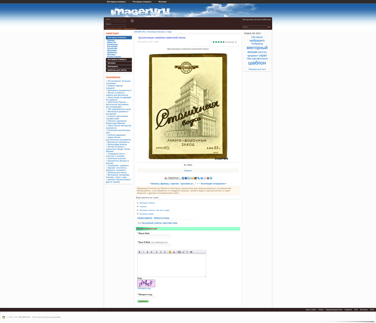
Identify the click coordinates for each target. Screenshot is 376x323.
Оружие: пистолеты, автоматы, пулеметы (116, 169)
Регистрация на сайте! (114, 28)
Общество (111, 42)
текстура (252, 58)
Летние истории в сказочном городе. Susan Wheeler (118, 148)
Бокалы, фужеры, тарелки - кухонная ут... (172, 183)
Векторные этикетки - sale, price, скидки (154, 210)
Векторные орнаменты (119, 142)
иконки (252, 52)
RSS (372, 310)
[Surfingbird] (211, 178)
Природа (111, 40)
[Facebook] (186, 178)
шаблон (257, 63)
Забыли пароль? (130, 28)
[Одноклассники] (192, 178)
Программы (113, 67)
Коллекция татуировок (213, 183)
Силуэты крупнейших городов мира (117, 117)
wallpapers (257, 40)
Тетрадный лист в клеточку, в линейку (115, 154)
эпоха (174, 223)
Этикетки (143, 206)
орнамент (252, 55)
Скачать (188, 170)
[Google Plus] (207, 178)
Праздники (111, 51)
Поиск (320, 310)
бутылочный (147, 223)
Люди (169, 32)
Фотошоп (162, 2)
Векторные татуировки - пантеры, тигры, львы (118, 176)
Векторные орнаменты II (119, 90)
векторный (257, 47)
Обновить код (144, 288)
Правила (348, 310)
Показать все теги (257, 69)
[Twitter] (189, 178)
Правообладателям (334, 310)
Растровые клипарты (142, 2)
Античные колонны (117, 158)
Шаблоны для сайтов (117, 70)
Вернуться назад (161, 218)
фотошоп (262, 58)
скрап (263, 55)
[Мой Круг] (204, 178)
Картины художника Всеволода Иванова (116, 122)
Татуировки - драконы (118, 165)
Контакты (364, 310)
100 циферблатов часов (119, 109)
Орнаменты (112, 53)
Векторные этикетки (147, 203)
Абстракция (112, 46)
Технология (112, 49)
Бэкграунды (112, 44)
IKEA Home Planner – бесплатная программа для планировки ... (117, 104)
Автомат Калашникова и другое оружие (118, 180)
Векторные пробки (146, 214)
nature (259, 37)
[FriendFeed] (201, 178)
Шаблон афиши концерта (114, 86)
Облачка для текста (117, 172)
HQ (253, 37)
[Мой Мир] (195, 178)
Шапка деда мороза (117, 144)
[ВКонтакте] (183, 178)
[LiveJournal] (198, 178)
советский (166, 223)
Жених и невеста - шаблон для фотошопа (117, 93)
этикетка (158, 223)
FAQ (356, 310)
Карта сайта (311, 310)
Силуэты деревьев (116, 135)
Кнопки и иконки (114, 57)
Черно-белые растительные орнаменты (118, 138)
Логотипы (111, 55)
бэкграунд (257, 43)
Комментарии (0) (144, 218)
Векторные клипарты (116, 2)
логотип (262, 52)
